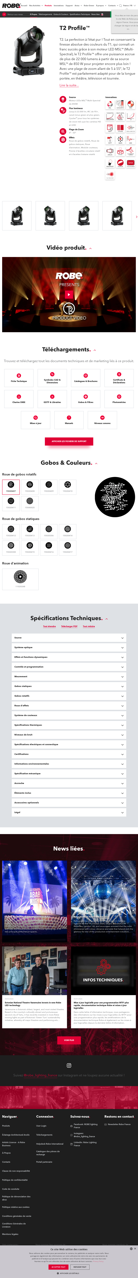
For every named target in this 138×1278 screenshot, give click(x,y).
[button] (69, 1273)
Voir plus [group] (69, 1040)
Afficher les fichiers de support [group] (69, 441)
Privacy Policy (98, 1261)
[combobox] (131, 1248)
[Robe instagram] (69, 1065)
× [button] (135, 1249)
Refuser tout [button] (80, 1267)
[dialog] (69, 1261)
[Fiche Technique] (102, 14)
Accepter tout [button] (58, 1267)
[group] (137, 217)
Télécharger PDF (69, 626)
